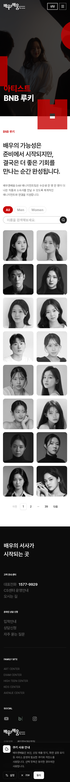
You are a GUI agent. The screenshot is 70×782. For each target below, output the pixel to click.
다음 (55, 506)
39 (46, 506)
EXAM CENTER (13, 674)
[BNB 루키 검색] (63, 219)
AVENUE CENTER (14, 692)
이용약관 (8, 741)
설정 (12, 775)
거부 (27, 775)
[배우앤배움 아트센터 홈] (14, 732)
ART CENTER (12, 668)
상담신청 (10, 628)
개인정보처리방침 (26, 741)
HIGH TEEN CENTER (16, 680)
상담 (52, 6)
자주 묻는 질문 (14, 634)
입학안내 (10, 621)
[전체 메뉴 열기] (62, 6)
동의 (39, 775)
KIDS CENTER (12, 686)
